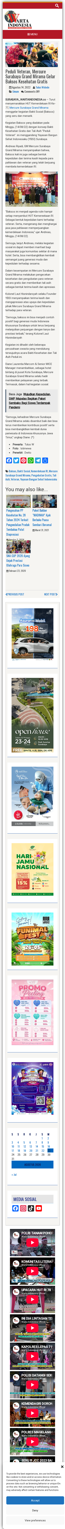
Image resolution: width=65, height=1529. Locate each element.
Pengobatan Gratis (41, 475)
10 (13, 1146)
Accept (35, 1500)
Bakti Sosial (23, 471)
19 (24, 1150)
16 (48, 1146)
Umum (15, 91)
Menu (34, 34)
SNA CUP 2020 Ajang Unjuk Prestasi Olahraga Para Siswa (18, 561)
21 (37, 1150)
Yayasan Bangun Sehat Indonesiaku (38, 479)
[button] (62, 1467)
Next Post (50, 594)
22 (43, 1150)
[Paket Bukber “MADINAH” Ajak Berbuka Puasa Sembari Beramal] (44, 501)
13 (30, 1146)
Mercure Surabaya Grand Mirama (29, 107)
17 (13, 1150)
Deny (35, 1510)
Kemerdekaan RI (39, 471)
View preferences (35, 1520)
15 (43, 1146)
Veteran (15, 479)
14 (37, 1146)
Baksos (12, 471)
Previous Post (15, 594)
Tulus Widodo (42, 87)
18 (19, 1150)
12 (24, 1146)
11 (19, 1146)
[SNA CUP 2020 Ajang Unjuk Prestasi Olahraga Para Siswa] (18, 546)
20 (30, 1150)
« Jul (14, 1174)
